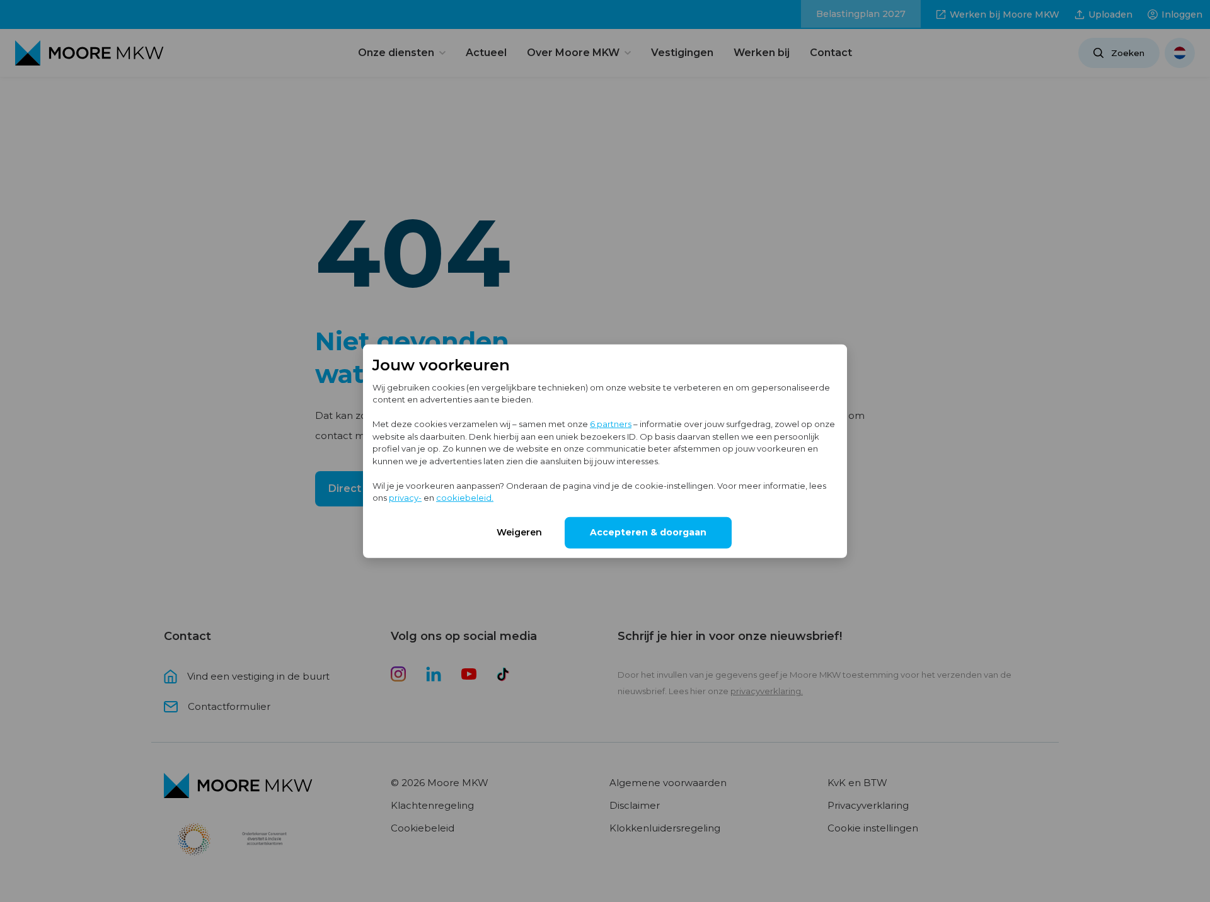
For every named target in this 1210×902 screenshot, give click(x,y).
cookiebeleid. (464, 498)
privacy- (405, 498)
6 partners (610, 424)
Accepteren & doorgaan (648, 531)
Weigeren (519, 531)
